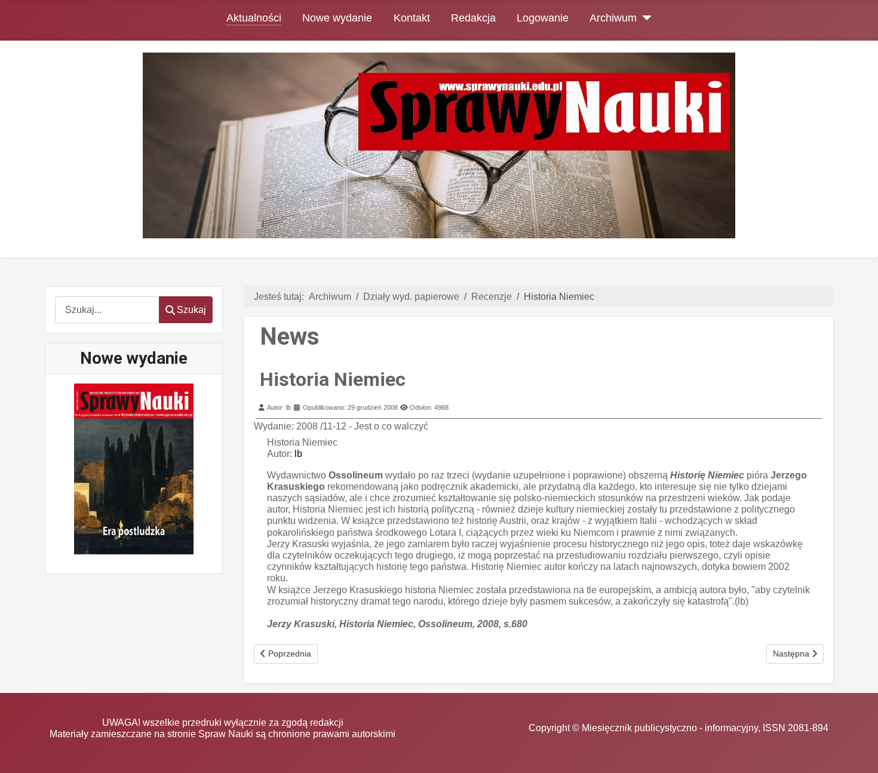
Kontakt (412, 18)
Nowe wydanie (337, 18)
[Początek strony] (857, 752)
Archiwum (613, 18)
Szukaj (191, 310)
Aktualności (253, 18)
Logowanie (543, 18)
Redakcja (473, 18)
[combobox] (107, 309)
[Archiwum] (644, 18)
